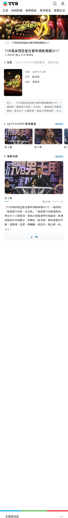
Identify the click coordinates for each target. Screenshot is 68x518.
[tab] (10, 62)
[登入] (62, 3)
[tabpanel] (34, 91)
